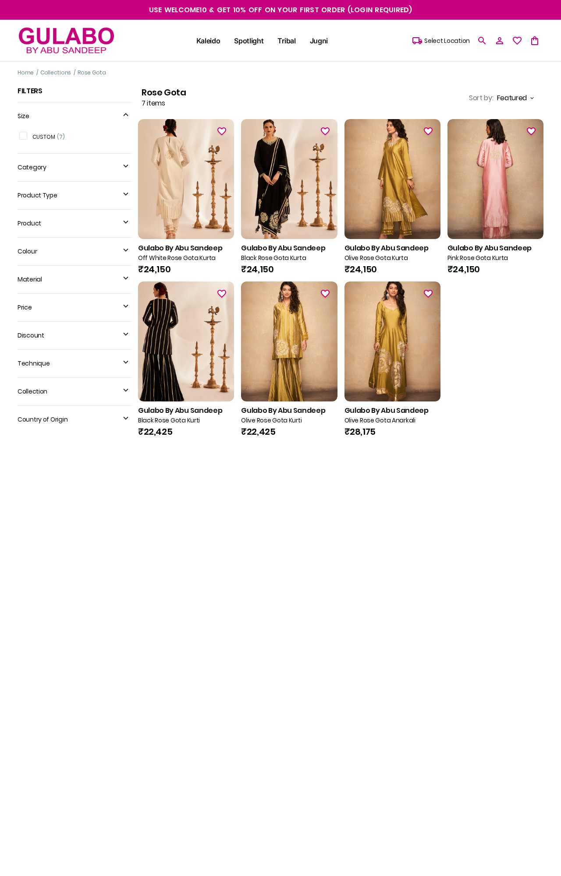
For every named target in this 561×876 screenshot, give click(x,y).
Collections (55, 72)
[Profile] (499, 40)
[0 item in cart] (534, 40)
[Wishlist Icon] (222, 131)
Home (26, 72)
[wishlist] (517, 40)
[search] (482, 40)
